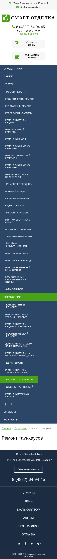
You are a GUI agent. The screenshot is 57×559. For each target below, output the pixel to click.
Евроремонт (14, 362)
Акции (8, 76)
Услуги (9, 84)
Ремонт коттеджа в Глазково (17, 395)
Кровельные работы (17, 198)
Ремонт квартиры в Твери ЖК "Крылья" (16, 315)
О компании (13, 68)
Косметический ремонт (19, 99)
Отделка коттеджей (19, 387)
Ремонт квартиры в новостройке (16, 175)
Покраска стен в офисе (19, 229)
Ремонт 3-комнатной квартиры (18, 166)
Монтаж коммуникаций (16, 245)
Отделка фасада (14, 205)
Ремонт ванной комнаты (14, 130)
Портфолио (12, 297)
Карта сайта (27, 556)
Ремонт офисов (17, 212)
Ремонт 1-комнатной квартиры (18, 147)
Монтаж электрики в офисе (17, 221)
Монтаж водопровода (18, 260)
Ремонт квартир (17, 92)
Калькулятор (13, 289)
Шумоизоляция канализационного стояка (16, 279)
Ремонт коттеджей (19, 184)
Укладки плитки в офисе (19, 236)
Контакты (11, 419)
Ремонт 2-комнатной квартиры (18, 156)
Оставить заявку (31, 43)
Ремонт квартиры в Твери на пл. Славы (16, 371)
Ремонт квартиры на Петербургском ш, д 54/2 (19, 354)
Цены (8, 403)
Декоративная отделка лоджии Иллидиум (18, 344)
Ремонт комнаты (15, 139)
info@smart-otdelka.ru (30, 7)
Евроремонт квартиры (18, 113)
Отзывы (10, 411)
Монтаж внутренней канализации (17, 268)
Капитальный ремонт (18, 106)
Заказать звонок (28, 33)
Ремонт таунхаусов (19, 379)
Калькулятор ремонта (32, 56)
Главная (6, 428)
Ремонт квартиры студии (15, 121)
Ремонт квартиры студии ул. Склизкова (18, 325)
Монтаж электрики (16, 253)
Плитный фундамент (17, 191)
